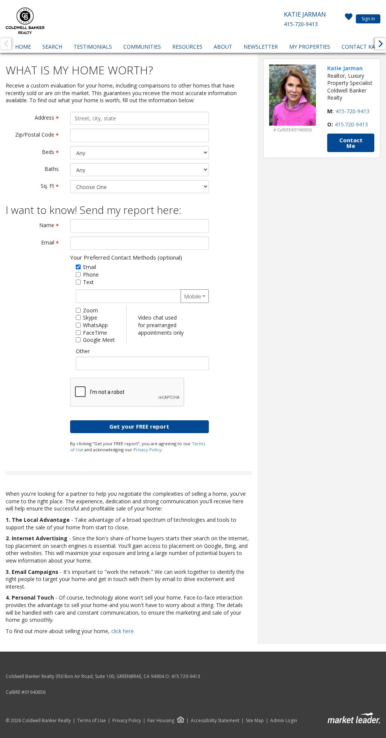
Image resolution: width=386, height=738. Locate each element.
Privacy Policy (147, 449)
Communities (142, 46)
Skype (90, 317)
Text (88, 282)
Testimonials (93, 46)
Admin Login (283, 721)
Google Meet (99, 339)
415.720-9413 (351, 124)
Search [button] (52, 46)
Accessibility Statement (215, 721)
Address (49, 118)
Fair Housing (160, 720)
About (223, 46)
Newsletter (261, 46)
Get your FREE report (139, 426)
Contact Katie (362, 46)
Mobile (192, 296)
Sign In (368, 18)
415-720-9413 (301, 24)
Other (83, 351)
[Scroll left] (5, 44)
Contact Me (351, 142)
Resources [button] (187, 46)
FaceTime (95, 332)
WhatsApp (95, 325)
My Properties (309, 46)
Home (23, 46)
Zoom (90, 310)
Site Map (255, 721)
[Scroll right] (380, 44)
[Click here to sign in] (348, 19)
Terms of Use (91, 721)
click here (122, 631)
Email (52, 243)
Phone (91, 274)
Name (51, 225)
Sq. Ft (52, 186)
